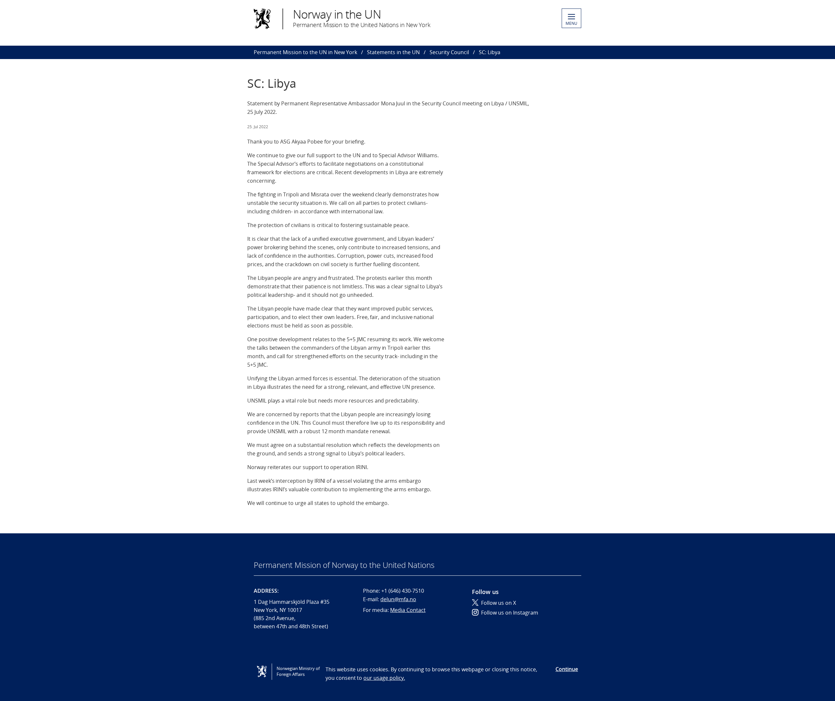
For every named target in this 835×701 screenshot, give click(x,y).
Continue (566, 669)
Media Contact (407, 610)
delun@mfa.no (398, 599)
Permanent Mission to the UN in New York (305, 52)
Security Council (449, 52)
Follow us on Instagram (509, 612)
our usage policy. (384, 677)
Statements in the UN (393, 52)
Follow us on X (498, 602)
